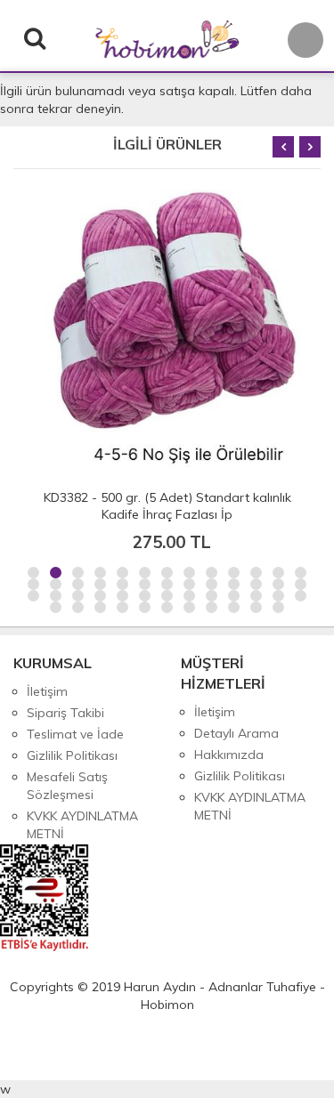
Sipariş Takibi (65, 713)
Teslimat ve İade (75, 734)
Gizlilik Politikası (72, 755)
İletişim (47, 691)
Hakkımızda (229, 755)
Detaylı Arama (236, 733)
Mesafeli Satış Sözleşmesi (67, 786)
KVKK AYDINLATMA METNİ (82, 825)
